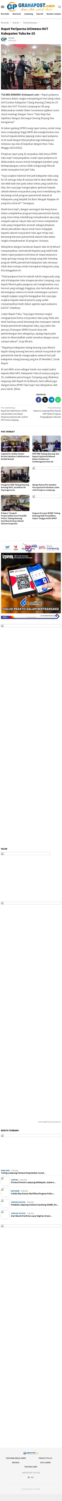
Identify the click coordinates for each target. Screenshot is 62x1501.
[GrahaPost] (31, 6)
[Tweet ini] (45, 400)
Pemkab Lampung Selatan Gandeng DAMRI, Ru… (35, 1204)
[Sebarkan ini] (38, 400)
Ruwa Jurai (5, 1170)
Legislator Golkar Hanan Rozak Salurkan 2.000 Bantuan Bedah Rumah (15, 456)
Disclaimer (45, 1462)
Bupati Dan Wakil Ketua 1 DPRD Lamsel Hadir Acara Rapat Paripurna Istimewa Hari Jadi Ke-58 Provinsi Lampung (14, 413)
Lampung (14, 1180)
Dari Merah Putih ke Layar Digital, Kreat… (31, 1216)
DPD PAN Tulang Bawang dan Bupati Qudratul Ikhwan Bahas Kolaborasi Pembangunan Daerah (45, 457)
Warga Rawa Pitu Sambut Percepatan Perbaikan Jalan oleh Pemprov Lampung (45, 487)
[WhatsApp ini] (58, 400)
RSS (32, 1477)
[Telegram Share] (51, 400)
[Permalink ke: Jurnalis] (4, 39)
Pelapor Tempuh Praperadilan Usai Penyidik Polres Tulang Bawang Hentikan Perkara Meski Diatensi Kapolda (14, 518)
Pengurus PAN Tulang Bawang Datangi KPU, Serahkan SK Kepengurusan (15, 487)
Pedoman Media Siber (16, 1458)
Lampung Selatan (18, 1202)
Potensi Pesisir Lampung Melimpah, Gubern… (33, 1182)
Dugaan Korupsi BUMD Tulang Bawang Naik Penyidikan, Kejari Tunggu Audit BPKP (46, 516)
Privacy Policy (45, 1458)
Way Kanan (15, 1191)
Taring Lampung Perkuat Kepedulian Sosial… (23, 1173)
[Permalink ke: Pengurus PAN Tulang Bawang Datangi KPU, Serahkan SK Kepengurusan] (15, 475)
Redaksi (15, 1462)
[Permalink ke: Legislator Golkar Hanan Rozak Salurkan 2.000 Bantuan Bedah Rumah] (15, 444)
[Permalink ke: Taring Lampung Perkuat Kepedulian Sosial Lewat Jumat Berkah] (31, 1151)
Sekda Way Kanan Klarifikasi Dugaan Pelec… (33, 1193)
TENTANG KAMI (30, 1467)
